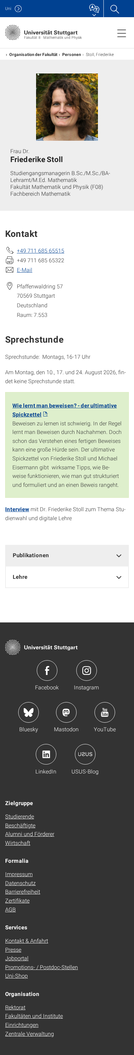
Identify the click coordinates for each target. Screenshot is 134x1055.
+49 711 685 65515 (40, 250)
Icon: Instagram (86, 670)
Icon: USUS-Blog (85, 754)
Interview (17, 509)
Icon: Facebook (47, 670)
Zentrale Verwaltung (29, 1033)
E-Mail (24, 269)
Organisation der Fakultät (33, 54)
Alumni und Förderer (29, 833)
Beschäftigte (20, 825)
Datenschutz (20, 882)
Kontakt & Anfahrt (26, 940)
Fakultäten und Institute (34, 1015)
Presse (13, 949)
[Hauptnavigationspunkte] (121, 33)
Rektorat (15, 1007)
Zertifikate (17, 900)
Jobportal (17, 958)
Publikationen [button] (31, 555)
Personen (71, 54)
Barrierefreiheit (22, 891)
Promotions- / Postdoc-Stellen (41, 967)
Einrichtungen (21, 1024)
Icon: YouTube (104, 712)
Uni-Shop (16, 975)
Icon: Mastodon (66, 712)
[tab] (67, 555)
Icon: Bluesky (28, 712)
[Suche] (114, 8)
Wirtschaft (17, 842)
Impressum (19, 874)
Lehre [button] (20, 576)
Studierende (19, 816)
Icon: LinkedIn (46, 754)
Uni (8, 8)
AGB (10, 909)
